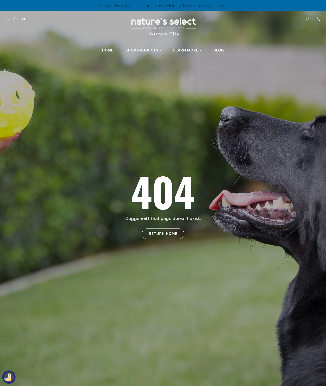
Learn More (186, 50)
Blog (218, 50)
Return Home (163, 233)
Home (108, 50)
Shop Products (142, 50)
